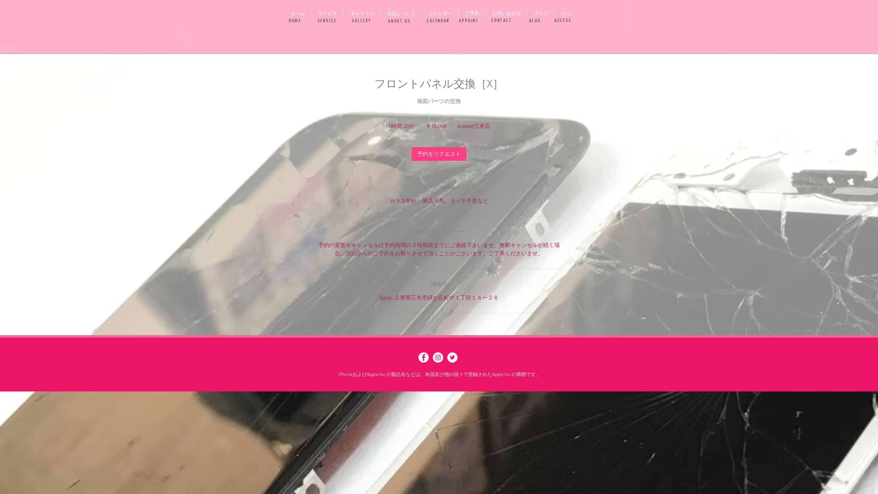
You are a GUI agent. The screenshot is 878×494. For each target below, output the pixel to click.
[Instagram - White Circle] (438, 357)
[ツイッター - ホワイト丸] (452, 357)
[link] (439, 154)
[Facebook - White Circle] (423, 357)
